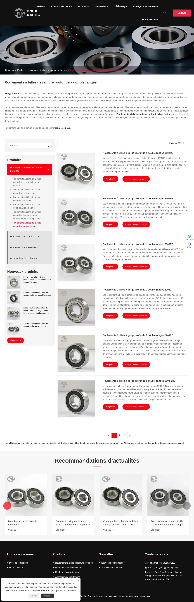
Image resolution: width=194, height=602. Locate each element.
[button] (7, 506)
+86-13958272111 (166, 563)
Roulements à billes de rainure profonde (46, 70)
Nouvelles (101, 6)
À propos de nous (60, 6)
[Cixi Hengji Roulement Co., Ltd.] (26, 13)
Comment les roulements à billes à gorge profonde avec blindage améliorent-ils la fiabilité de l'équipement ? (120, 523)
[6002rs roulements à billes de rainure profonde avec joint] (13, 328)
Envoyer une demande (145, 6)
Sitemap (116, 596)
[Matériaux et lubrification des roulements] (26, 495)
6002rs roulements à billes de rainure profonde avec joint (35, 324)
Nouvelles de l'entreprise (113, 563)
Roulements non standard (23, 247)
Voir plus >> (110, 179)
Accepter (47, 596)
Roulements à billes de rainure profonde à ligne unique (27, 206)
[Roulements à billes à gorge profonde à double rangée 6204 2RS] (76, 399)
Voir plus (14, 340)
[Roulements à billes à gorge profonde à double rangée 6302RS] (76, 171)
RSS (122, 596)
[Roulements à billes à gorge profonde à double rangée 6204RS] (76, 353)
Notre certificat (16, 567)
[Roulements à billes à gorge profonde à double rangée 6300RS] (76, 262)
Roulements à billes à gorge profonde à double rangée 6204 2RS (139, 381)
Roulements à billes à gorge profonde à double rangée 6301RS (138, 198)
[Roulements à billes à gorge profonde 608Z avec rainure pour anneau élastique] (13, 282)
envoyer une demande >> (136, 179)
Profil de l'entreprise (18, 563)
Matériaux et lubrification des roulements (23, 523)
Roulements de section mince (25, 236)
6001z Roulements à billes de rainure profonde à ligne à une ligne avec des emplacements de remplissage (37, 310)
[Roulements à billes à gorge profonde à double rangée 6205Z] (76, 307)
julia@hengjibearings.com (167, 567)
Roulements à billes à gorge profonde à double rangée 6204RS (138, 335)
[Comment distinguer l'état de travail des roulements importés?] (73, 495)
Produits (83, 6)
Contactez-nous (149, 19)
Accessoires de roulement (23, 258)
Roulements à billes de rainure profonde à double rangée (94, 70)
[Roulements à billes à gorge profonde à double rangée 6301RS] (76, 216)
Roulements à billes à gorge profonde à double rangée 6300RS (138, 244)
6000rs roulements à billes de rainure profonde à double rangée (37, 293)
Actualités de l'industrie (112, 567)
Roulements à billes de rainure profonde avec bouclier (27, 191)
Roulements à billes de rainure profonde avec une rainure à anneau (27, 182)
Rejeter (34, 596)
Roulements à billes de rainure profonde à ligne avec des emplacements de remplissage (27, 215)
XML (126, 596)
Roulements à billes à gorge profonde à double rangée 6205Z (137, 289)
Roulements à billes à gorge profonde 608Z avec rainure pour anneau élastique (37, 279)
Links (110, 596)
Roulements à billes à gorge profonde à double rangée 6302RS (138, 153)
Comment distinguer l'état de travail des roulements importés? (73, 523)
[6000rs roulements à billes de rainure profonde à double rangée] (13, 298)
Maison (41, 6)
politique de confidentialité (139, 596)
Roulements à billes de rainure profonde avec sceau (27, 199)
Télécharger (121, 6)
